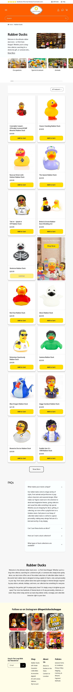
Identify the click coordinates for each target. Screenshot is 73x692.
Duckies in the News (47, 669)
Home (11, 24)
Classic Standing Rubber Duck (49, 126)
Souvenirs (34, 668)
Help (64, 2)
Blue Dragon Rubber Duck (19, 404)
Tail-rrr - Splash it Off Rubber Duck (16, 222)
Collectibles (34, 671)
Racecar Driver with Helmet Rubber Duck (17, 176)
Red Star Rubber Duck (17, 313)
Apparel (33, 676)
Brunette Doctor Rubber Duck (20, 448)
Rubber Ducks (18, 24)
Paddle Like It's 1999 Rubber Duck (45, 449)
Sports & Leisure (37, 70)
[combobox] (36, 18)
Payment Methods (58, 679)
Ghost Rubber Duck (46, 313)
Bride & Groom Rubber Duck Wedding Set (47, 222)
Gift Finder (56, 2)
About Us (46, 666)
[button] (6, 10)
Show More (11, 53)
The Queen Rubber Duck (48, 175)
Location (46, 676)
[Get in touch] (62, 10)
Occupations (17, 70)
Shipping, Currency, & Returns (58, 673)
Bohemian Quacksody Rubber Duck (17, 358)
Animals (57, 70)
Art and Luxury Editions (35, 680)
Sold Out (22, 276)
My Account (34, 684)
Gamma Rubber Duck (46, 357)
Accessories (34, 673)
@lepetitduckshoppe (49, 609)
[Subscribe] (23, 665)
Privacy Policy (59, 668)
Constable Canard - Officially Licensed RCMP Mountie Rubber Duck (18, 128)
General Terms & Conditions (59, 664)
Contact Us (46, 673)
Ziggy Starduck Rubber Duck (49, 404)
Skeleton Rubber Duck (18, 268)
